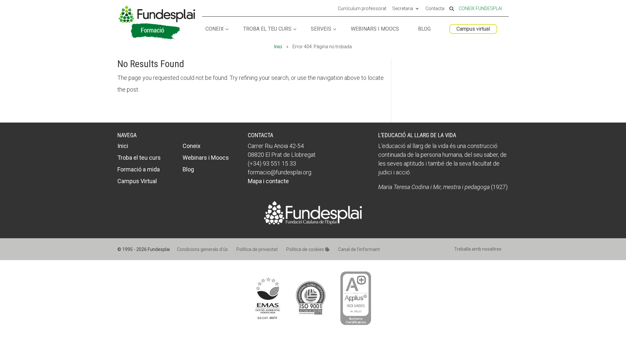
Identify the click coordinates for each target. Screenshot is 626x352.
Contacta (434, 9)
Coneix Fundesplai (480, 8)
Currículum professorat (362, 9)
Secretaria (402, 9)
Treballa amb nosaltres (477, 249)
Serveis (321, 29)
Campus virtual (473, 29)
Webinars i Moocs (375, 29)
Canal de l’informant (359, 249)
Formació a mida (138, 169)
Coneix (214, 29)
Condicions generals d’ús (202, 249)
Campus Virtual (137, 181)
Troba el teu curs (267, 29)
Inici (278, 46)
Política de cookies (305, 249)
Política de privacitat (257, 249)
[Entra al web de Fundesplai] (313, 222)
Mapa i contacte (268, 181)
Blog (424, 29)
